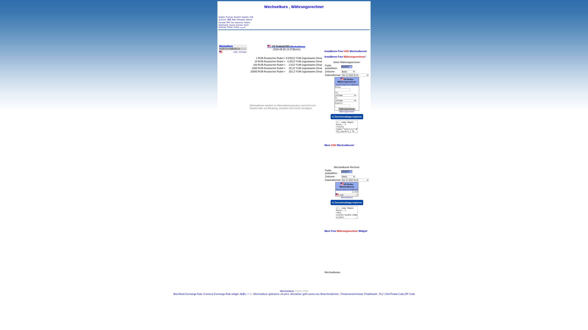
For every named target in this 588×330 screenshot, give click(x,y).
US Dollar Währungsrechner (346, 80)
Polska (230, 27)
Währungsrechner (346, 112)
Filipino (247, 23)
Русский (222, 23)
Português (241, 20)
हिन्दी (228, 23)
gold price (274, 294)
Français (229, 17)
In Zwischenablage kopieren (347, 116)
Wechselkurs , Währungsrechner (294, 7)
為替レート (246, 294)
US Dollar (242, 52)
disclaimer (296, 294)
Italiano (249, 20)
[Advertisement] (313, 22)
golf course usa (311, 294)
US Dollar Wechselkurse (346, 185)
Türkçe (236, 27)
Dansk (232, 25)
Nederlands (223, 25)
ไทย (232, 23)
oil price (285, 294)
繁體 (229, 20)
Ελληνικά (222, 27)
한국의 (223, 20)
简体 (234, 20)
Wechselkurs (226, 46)
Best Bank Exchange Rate (188, 294)
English (222, 17)
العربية (242, 27)
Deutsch (237, 17)
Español (245, 17)
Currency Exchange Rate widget (221, 294)
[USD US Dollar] (220, 52)
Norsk (246, 25)
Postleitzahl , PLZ (374, 294)
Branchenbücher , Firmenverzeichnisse (342, 294)
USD (235, 52)
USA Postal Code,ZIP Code (400, 294)
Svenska (239, 25)
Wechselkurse (288, 46)
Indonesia (239, 23)
